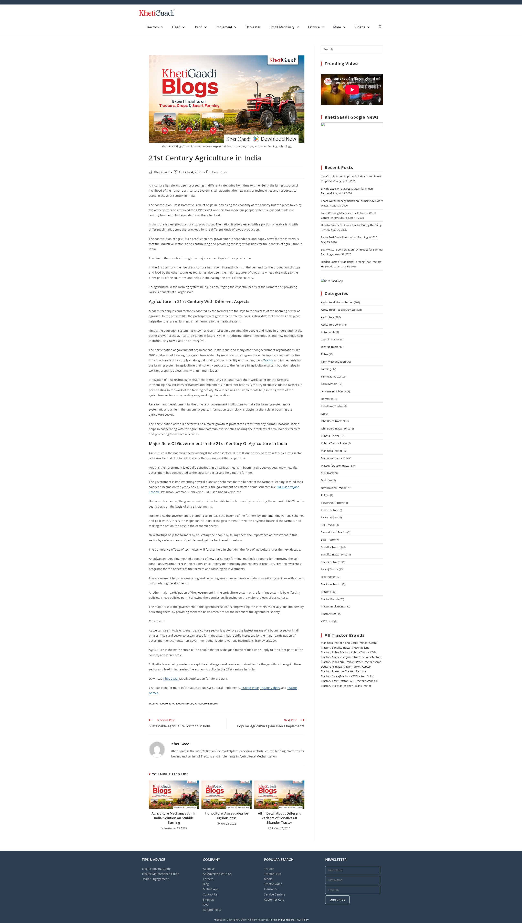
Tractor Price (250, 688)
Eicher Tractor (340, 652)
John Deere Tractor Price (335, 428)
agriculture (163, 703)
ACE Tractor (357, 681)
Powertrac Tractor (332, 503)
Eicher (324, 354)
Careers (208, 879)
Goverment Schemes (333, 391)
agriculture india (182, 703)
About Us (209, 869)
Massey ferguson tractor (336, 465)
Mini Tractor (328, 473)
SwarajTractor (340, 676)
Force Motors (329, 384)
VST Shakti (327, 621)
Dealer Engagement (155, 879)
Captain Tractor (330, 339)
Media (268, 879)
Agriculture (219, 172)
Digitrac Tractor (330, 347)
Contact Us (210, 894)
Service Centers (274, 894)
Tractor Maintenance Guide (160, 874)
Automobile (328, 332)
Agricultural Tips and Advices (338, 309)
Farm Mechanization (333, 361)
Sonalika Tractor (331, 547)
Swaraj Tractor (329, 569)
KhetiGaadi (161, 172)
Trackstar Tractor (331, 584)
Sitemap (208, 899)
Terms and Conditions (282, 919)
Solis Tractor (328, 539)
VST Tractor (358, 676)
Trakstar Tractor (341, 686)
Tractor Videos (270, 688)
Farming (326, 369)
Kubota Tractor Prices (334, 443)
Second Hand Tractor (334, 532)
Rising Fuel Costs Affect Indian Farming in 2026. (349, 237)
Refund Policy (212, 910)
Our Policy (303, 919)
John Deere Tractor (332, 421)
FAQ (205, 904)
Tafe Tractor (328, 577)
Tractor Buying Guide (156, 869)
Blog (206, 884)
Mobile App (211, 889)
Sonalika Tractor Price (334, 554)
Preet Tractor (329, 510)
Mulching (326, 480)
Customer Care (274, 899)
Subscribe (337, 899)
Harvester (327, 399)
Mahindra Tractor (331, 451)
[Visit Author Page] (157, 749)
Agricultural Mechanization (337, 302)
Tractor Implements (333, 606)
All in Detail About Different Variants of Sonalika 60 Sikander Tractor (279, 818)
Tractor (268, 360)
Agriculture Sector (206, 703)
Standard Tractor (331, 562)
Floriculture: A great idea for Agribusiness (226, 815)
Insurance (271, 889)
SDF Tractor (328, 525)
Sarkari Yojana (329, 517)
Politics (325, 495)
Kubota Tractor (330, 436)
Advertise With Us (217, 874)
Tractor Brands (330, 599)
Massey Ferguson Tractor (347, 657)
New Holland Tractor (333, 488)
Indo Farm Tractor (332, 406)
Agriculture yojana (332, 324)
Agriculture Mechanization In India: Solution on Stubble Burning (174, 818)
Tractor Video (273, 884)
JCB (323, 413)
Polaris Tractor (362, 686)
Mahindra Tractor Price (335, 458)
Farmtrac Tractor (331, 376)
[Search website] (380, 27)
